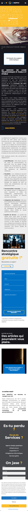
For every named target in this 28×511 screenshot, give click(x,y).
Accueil (3, 47)
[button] (25, 3)
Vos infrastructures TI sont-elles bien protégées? (14, 369)
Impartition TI (14, 451)
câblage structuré (16, 112)
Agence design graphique (14, 445)
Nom (4, 466)
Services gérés (14, 456)
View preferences (14, 505)
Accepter (14, 498)
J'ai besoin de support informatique (14, 59)
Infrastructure (14, 448)
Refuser (14, 502)
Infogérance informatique (14, 453)
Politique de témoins (13, 509)
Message (5, 476)
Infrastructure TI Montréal (12, 47)
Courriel (5, 471)
